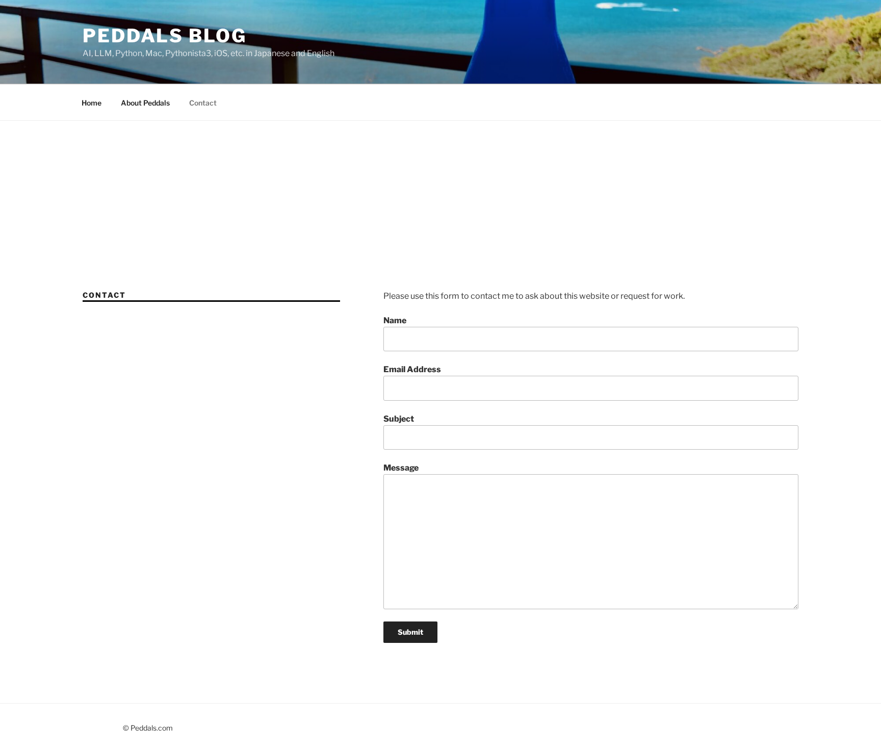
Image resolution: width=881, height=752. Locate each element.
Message (401, 468)
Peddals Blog (165, 35)
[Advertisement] (440, 197)
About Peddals (145, 102)
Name (394, 320)
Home (91, 102)
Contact (203, 102)
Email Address (412, 369)
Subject (398, 419)
